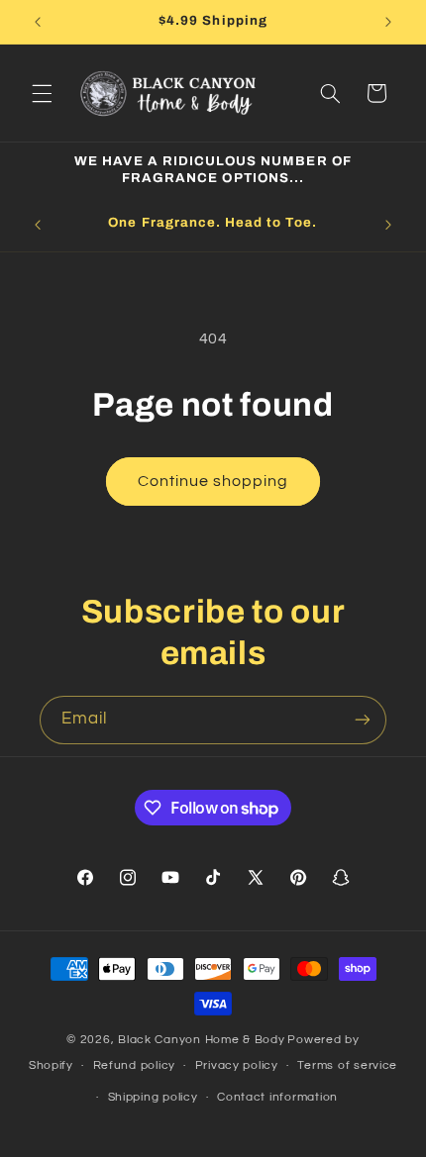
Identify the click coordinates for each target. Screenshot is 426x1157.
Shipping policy (153, 1097)
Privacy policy (236, 1065)
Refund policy (134, 1065)
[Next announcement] (388, 22)
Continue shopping (213, 481)
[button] (41, 93)
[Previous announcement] (37, 22)
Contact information (277, 1097)
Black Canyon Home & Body (201, 1039)
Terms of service (347, 1065)
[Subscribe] (362, 720)
